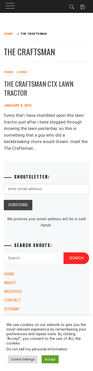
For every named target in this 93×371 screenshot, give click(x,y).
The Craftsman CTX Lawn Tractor (38, 88)
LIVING (22, 72)
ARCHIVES (13, 291)
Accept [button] (50, 359)
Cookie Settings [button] (23, 359)
